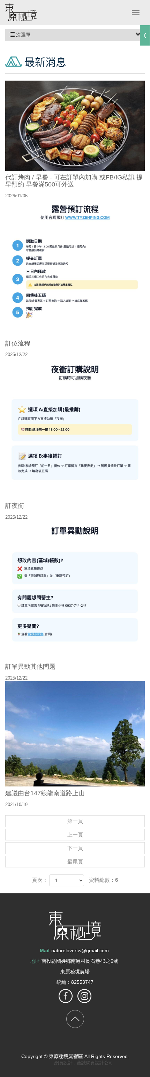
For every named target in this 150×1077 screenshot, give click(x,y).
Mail (45, 950)
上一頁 (75, 835)
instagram (84, 996)
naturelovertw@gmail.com (80, 950)
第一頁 (75, 821)
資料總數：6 (103, 880)
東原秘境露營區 (21, 12)
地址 (35, 961)
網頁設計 (63, 1062)
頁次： (40, 880)
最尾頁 (75, 862)
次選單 (23, 35)
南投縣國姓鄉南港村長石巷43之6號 (80, 961)
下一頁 (75, 848)
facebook (66, 996)
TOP (75, 1019)
